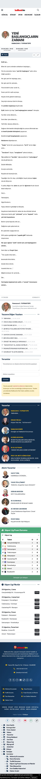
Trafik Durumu (9, 692)
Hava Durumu (28, 689)
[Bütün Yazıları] (38, 314)
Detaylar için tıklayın (20, 577)
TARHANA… (8, 318)
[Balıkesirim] (19, 10)
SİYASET (13, 15)
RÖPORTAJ (35, 707)
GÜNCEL (4, 15)
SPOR (20, 15)
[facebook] (7, 720)
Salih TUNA (15, 473)
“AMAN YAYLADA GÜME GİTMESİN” (23, 450)
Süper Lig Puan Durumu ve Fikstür (22, 764)
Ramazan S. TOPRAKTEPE (21, 43)
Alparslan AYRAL (17, 437)
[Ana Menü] (2, 10)
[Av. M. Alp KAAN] (5, 449)
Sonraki (35, 297)
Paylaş (6, 54)
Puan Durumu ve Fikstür (31, 692)
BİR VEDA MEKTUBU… (11, 338)
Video (8, 732)
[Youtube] (20, 680)
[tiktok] (36, 720)
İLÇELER (37, 15)
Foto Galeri (10, 730)
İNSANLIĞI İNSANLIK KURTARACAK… (16, 348)
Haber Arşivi (9, 700)
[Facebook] (10, 680)
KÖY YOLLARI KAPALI (18, 494)
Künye (8, 749)
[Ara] (38, 10)
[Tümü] (38, 405)
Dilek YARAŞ (15, 519)
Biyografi (10, 744)
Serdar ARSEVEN (17, 491)
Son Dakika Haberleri (29, 696)
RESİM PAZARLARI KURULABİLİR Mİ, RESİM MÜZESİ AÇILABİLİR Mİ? (23, 441)
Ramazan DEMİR (17, 429)
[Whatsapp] (27, 680)
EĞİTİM (22, 709)
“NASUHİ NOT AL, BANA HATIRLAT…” (17, 345)
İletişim (9, 752)
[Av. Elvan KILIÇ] (5, 502)
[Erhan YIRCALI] (5, 421)
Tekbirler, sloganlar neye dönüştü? (23, 485)
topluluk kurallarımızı (19, 386)
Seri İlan (9, 739)
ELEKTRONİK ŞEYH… (11, 325)
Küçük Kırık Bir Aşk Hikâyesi (20, 521)
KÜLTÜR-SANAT (14, 709)
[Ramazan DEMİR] (5, 430)
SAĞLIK (6, 709)
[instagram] (19, 720)
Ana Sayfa (10, 725)
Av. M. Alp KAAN (16, 447)
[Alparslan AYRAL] (5, 439)
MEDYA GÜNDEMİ (31, 709)
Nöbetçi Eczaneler (11, 689)
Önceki (5, 297)
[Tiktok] (24, 680)
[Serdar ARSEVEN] (5, 493)
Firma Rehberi (11, 737)
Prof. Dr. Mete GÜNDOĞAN (21, 455)
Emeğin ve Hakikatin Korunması (22, 432)
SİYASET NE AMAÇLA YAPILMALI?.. (16, 341)
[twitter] (13, 720)
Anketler (10, 747)
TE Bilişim (25, 714)
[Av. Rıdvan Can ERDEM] (5, 511)
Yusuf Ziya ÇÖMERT (18, 482)
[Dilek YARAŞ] (5, 520)
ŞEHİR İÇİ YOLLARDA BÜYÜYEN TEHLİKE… (18, 329)
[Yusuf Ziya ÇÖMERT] (5, 483)
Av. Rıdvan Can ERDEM (19, 509)
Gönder (6, 379)
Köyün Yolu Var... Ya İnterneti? (21, 422)
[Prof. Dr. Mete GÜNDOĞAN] (5, 458)
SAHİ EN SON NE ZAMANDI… (14, 335)
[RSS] (30, 680)
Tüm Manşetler (9, 696)
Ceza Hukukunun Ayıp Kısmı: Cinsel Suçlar (23, 512)
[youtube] (25, 720)
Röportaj (10, 742)
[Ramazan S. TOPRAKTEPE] (5, 35)
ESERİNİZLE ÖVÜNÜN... (19, 476)
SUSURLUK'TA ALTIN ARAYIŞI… (14, 352)
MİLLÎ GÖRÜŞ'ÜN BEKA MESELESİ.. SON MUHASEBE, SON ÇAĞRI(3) (24, 459)
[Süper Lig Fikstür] (38, 584)
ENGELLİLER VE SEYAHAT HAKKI (22, 503)
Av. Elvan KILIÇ (16, 500)
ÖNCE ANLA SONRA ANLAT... (14, 322)
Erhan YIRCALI (16, 420)
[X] (13, 680)
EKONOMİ (28, 15)
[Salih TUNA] (5, 474)
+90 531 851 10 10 (21, 668)
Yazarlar (9, 735)
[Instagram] (17, 680)
